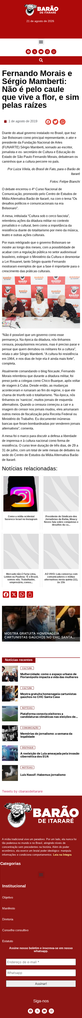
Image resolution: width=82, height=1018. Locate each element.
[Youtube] (41, 51)
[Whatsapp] (53, 51)
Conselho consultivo (15, 930)
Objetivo (7, 897)
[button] (41, 42)
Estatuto (7, 941)
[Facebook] (28, 51)
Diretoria (7, 919)
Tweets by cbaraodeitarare (22, 791)
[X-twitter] (34, 51)
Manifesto (8, 908)
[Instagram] (47, 51)
